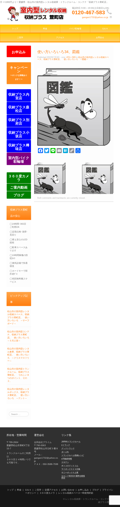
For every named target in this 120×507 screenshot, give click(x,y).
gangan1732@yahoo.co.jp (95, 17)
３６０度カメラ (47, 493)
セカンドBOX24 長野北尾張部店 (73, 477)
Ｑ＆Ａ (105, 29)
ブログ (95, 490)
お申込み (19, 52)
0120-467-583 (88, 12)
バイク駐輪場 (75, 29)
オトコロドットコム (69, 466)
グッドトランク (68, 448)
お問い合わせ (67, 490)
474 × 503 (70, 57)
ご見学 (20, 37)
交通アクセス (51, 490)
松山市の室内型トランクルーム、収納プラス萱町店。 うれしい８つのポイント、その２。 (18, 375)
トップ (15, 29)
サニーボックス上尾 (69, 472)
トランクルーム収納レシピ (72, 455)
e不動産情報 (66, 459)
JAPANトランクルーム (70, 441)
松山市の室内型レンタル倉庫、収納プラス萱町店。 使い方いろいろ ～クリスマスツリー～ (18, 354)
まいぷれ (65, 452)
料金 (45, 29)
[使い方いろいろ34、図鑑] (73, 107)
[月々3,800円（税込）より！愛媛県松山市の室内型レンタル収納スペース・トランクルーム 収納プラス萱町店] (37, 13)
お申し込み (83, 490)
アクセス (60, 37)
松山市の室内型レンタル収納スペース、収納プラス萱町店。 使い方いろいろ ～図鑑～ (73, 58)
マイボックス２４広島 (70, 469)
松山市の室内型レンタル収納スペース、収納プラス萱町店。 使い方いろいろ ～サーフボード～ (18, 317)
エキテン (65, 462)
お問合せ (100, 37)
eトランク (65, 445)
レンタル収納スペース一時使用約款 (75, 493)
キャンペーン (19, 73)
